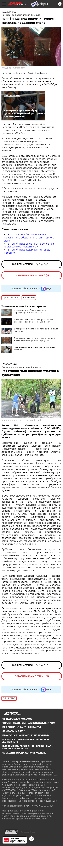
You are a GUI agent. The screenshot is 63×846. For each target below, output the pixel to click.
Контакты (34, 727)
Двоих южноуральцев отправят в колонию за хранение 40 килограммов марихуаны (35, 339)
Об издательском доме (17, 719)
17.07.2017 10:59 (8, 12)
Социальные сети (13, 731)
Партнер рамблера (28, 832)
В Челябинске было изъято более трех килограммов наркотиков (29, 245)
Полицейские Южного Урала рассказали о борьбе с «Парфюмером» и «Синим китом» (33, 320)
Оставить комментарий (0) (32, 275)
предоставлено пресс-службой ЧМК (21, 420)
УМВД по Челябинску (13, 67)
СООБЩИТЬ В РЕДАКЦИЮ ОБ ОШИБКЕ (24, 753)
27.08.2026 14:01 (9, 364)
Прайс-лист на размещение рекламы (25, 735)
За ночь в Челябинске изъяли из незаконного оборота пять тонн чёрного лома (29, 237)
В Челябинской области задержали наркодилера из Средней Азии (30, 311)
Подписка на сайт (14, 727)
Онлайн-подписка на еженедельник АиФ (28, 723)
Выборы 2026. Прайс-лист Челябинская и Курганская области (27, 747)
